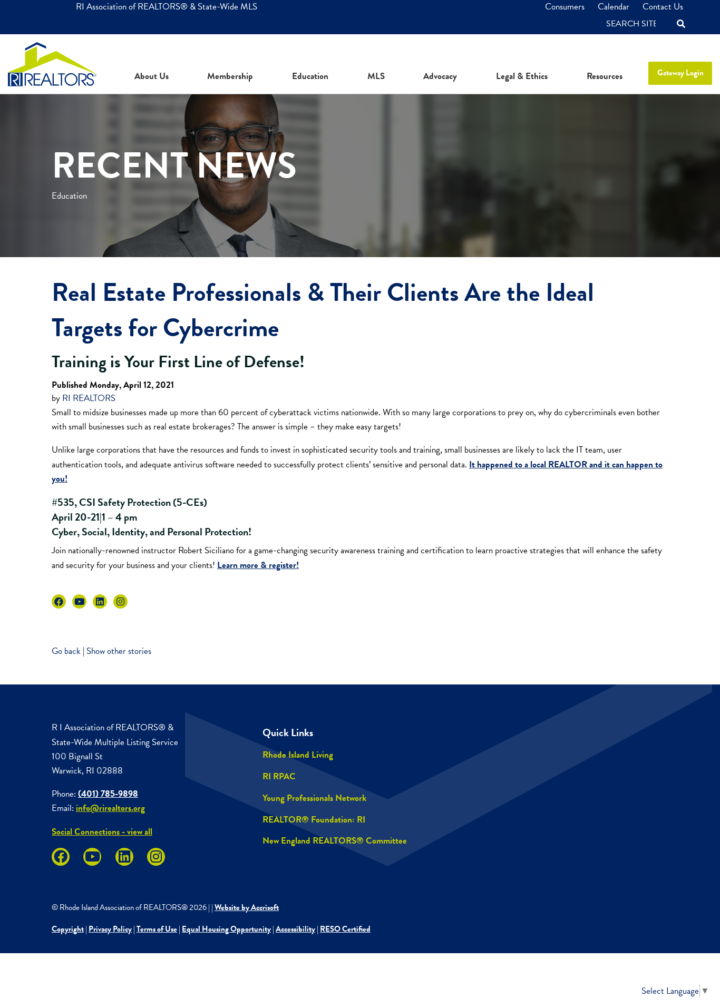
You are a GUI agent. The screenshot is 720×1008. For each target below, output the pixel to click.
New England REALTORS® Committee (334, 840)
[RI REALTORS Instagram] (120, 601)
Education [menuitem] (310, 76)
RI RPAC (279, 776)
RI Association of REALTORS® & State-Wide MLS (166, 6)
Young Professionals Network (314, 798)
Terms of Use (157, 929)
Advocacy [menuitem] (440, 76)
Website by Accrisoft (247, 907)
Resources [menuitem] (604, 76)
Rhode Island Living (297, 754)
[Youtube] (79, 601)
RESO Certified (345, 929)
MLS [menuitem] (376, 76)
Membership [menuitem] (230, 76)
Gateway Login (680, 73)
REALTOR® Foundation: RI (313, 819)
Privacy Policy (110, 929)
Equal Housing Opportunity (226, 929)
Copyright (68, 929)
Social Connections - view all (102, 831)
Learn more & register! (258, 565)
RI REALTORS (88, 398)
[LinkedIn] (100, 601)
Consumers (565, 6)
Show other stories (118, 651)
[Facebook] (59, 601)
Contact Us (663, 6)
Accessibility (295, 929)
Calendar (613, 6)
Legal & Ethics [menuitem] (522, 76)
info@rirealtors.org (110, 808)
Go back (66, 651)
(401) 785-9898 (108, 793)
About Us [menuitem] (151, 76)
